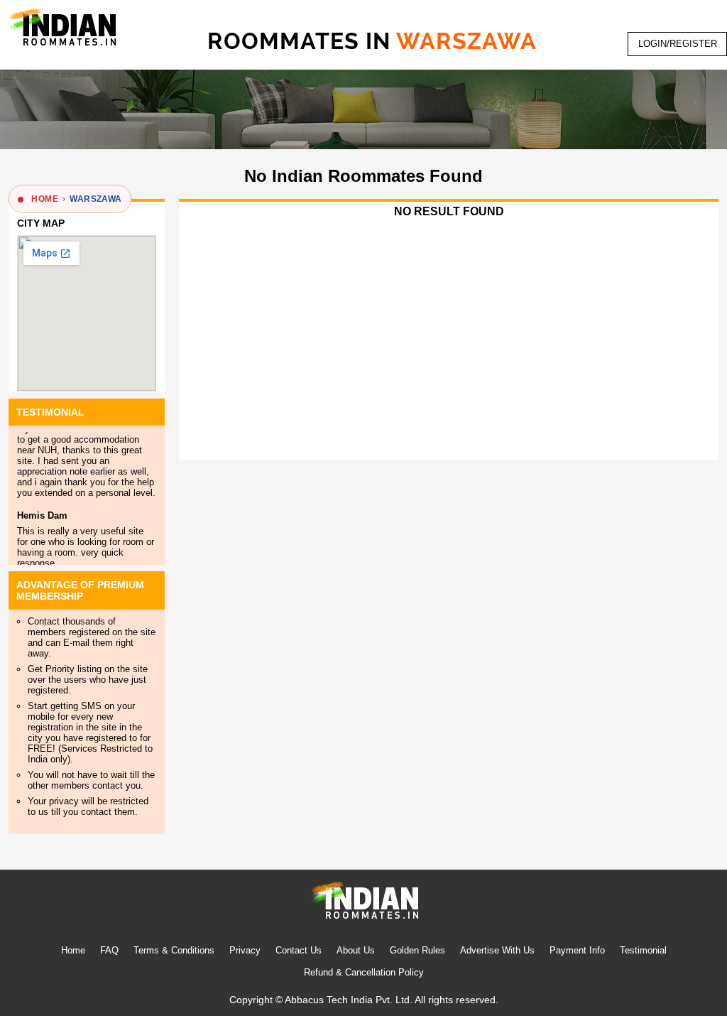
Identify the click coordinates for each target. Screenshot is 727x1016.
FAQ (109, 950)
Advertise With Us (497, 950)
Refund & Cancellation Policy (364, 972)
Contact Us (298, 950)
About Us (356, 950)
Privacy (245, 950)
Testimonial (643, 950)
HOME (44, 199)
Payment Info (577, 950)
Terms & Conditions (173, 950)
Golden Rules (417, 950)
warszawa (95, 199)
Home (73, 950)
